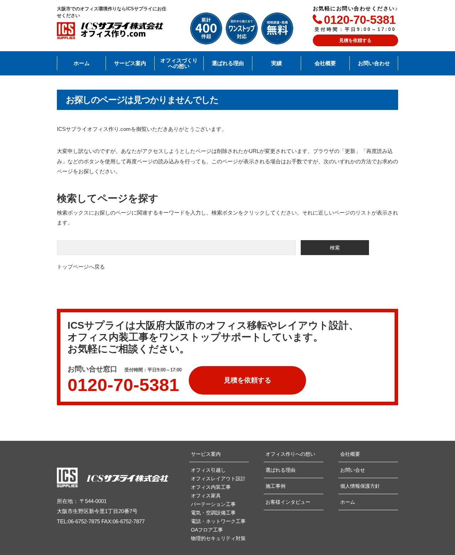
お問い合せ (352, 469)
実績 (276, 63)
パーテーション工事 (213, 504)
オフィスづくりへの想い (179, 63)
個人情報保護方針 (360, 485)
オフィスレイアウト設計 (218, 478)
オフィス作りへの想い (290, 453)
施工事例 (275, 485)
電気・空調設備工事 (213, 512)
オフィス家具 (206, 495)
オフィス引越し (208, 469)
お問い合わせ (374, 63)
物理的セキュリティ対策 (218, 538)
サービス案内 (130, 63)
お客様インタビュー (288, 502)
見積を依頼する (355, 40)
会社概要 (325, 63)
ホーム (82, 63)
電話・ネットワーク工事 (218, 521)
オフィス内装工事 (211, 487)
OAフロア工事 (207, 529)
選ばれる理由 (228, 63)
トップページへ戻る (81, 267)
